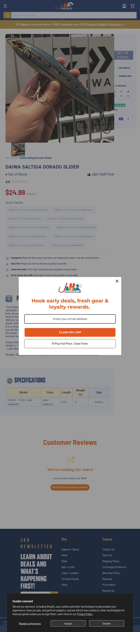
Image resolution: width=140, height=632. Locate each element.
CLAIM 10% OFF (70, 332)
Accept (68, 623)
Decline (107, 623)
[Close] (117, 281)
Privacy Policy (85, 614)
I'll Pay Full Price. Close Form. (70, 343)
